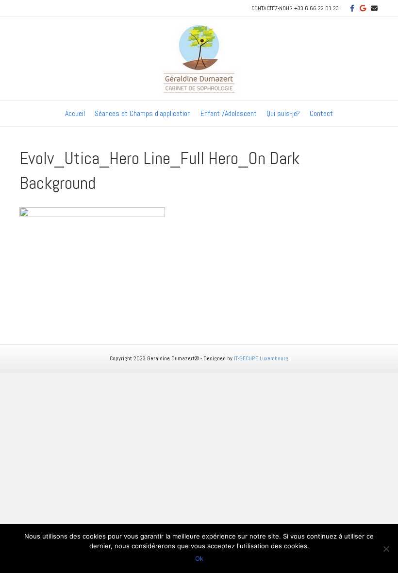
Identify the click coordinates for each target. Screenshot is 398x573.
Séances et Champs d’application (143, 113)
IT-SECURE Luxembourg (261, 358)
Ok (199, 558)
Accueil (75, 113)
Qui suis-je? (283, 113)
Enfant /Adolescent (228, 113)
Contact (321, 113)
